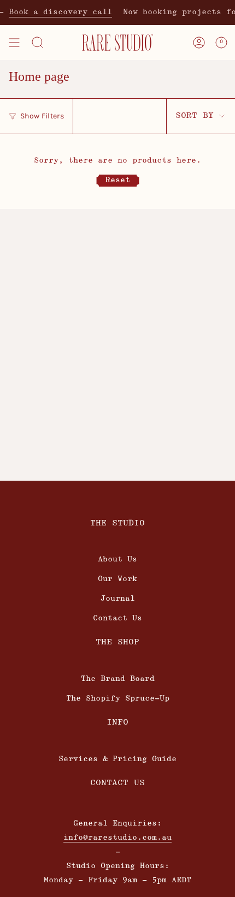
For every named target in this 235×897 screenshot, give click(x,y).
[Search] (37, 42)
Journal (118, 598)
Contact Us (117, 618)
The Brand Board (118, 679)
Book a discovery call (56, 12)
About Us (117, 559)
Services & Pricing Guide (117, 759)
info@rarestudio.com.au (117, 837)
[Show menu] (14, 42)
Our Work (117, 579)
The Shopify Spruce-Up (117, 698)
